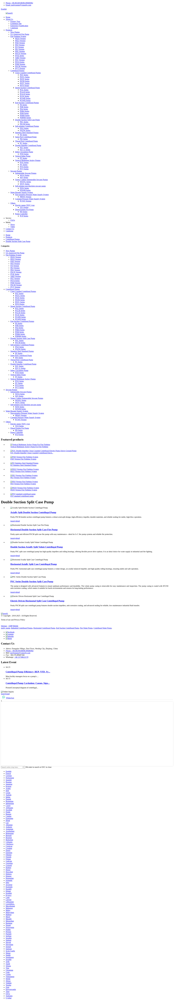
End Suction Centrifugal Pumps (27, 103)
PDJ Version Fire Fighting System (23, 484)
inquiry (13, 521)
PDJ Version (20, 45)
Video (12, 227)
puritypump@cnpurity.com (20, 653)
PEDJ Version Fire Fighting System (23, 490)
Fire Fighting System (18, 36)
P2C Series (24, 148)
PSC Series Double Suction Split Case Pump (31, 581)
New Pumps (15, 32)
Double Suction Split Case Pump (27, 120)
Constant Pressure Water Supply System (30, 199)
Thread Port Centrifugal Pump (26, 141)
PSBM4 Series (25, 118)
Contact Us (10, 229)
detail (18, 521)
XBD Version (20, 58)
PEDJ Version (20, 39)
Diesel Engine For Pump (24, 210)
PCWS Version (25, 201)
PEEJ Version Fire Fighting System (23, 471)
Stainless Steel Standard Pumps (26, 133)
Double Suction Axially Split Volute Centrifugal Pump (36, 547)
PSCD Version (20, 53)
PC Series (23, 143)
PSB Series (24, 107)
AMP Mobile (13, 626)
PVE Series (24, 163)
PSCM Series (25, 124)
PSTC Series (24, 83)
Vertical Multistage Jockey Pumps (27, 160)
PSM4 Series (25, 115)
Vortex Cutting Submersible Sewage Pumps (31, 180)
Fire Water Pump (86, 628)
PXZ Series (24, 128)
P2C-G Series (25, 150)
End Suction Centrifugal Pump (67, 628)
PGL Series (24, 90)
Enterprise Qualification (19, 26)
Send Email (5, 694)
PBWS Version (25, 197)
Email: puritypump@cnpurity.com (18, 5)
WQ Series (24, 177)
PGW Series (24, 96)
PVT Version (20, 68)
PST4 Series (19, 62)
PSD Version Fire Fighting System (23, 459)
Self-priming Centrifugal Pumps (27, 126)
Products (9, 30)
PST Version (20, 60)
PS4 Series (24, 109)
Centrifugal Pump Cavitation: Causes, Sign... (28, 683)
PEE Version (20, 51)
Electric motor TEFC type (25, 205)
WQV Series (24, 184)
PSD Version (20, 43)
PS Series (23, 105)
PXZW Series (25, 130)
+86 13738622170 (21, 657)
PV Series (23, 165)
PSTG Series (25, 77)
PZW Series (24, 188)
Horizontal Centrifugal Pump (44, 628)
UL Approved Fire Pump (19, 34)
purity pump (5, 628)
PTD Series (24, 154)
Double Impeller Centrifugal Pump (28, 145)
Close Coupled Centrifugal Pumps (28, 73)
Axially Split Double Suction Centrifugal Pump (33, 512)
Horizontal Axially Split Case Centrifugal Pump (33, 564)
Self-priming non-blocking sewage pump (30, 186)
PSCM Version (20, 66)
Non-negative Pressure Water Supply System (32, 195)
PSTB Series (24, 81)
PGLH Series (25, 94)
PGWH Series (25, 101)
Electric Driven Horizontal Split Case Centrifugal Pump (37, 601)
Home (8, 17)
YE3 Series (24, 207)
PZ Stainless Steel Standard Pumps (23, 465)
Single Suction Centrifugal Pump (27, 88)
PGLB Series (25, 92)
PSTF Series (24, 79)
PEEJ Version (20, 41)
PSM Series (24, 113)
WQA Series (24, 175)
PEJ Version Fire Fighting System (23, 478)
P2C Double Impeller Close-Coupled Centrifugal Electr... (31, 453)
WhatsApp (10, 698)
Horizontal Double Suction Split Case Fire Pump (34, 529)
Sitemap (4, 626)
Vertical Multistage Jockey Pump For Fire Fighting (29, 447)
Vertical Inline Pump (22, 156)
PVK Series (19, 56)
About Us (9, 19)
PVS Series (24, 167)
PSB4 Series (24, 111)
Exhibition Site (16, 24)
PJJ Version (19, 47)
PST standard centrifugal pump (22, 496)
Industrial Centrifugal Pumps (21, 628)
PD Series (23, 212)
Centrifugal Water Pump (103, 628)
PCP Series (24, 216)
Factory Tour (15, 21)
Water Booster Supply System (21, 192)
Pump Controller (21, 214)
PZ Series (23, 135)
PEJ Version (19, 49)
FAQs (12, 220)
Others (12, 203)
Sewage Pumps (16, 171)
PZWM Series (25, 190)
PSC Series (24, 122)
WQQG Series (25, 182)
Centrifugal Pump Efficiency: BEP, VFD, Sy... (28, 672)
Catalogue (14, 28)
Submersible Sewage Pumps (25, 173)
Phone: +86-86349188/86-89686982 (19, 3)
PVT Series (24, 169)
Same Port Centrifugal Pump (26, 137)
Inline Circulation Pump (24, 152)
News (12, 225)
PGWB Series (25, 98)
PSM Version (20, 64)
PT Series (23, 158)
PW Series (24, 139)
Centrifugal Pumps (17, 71)
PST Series (24, 75)
